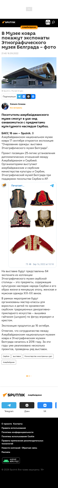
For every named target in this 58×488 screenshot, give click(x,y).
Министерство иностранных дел (38, 356)
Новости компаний (11, 447)
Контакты (18, 423)
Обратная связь (29, 447)
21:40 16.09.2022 (10, 53)
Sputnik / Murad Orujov (13, 91)
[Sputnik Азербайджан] (9, 23)
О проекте (7, 423)
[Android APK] (10, 460)
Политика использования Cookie (18, 436)
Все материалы (16, 108)
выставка (17, 356)
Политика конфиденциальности (17, 432)
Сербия (6, 356)
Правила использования (14, 428)
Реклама (6, 452)
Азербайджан (9, 362)
